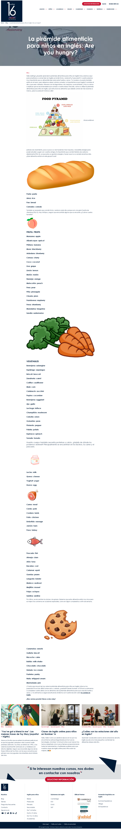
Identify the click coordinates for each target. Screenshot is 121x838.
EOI (52, 802)
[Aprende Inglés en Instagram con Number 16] (5, 813)
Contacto (4, 807)
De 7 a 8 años (31, 810)
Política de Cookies (56, 824)
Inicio (2, 23)
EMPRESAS (100, 9)
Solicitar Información (60, 779)
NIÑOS (50, 9)
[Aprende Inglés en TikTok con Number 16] (16, 813)
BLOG (104, 4)
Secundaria (31, 807)
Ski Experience (103, 807)
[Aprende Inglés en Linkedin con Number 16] (13, 813)
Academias (31, 819)
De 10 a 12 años (32, 816)
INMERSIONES (110, 9)
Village (100, 804)
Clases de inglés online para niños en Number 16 (59, 732)
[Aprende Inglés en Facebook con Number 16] (11, 813)
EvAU (52, 804)
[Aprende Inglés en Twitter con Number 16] (8, 813)
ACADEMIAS (59, 9)
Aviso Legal (46, 824)
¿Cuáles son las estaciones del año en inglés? (100, 732)
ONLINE (69, 9)
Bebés (29, 799)
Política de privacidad (70, 824)
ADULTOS (42, 9)
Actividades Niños (86, 726)
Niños (27, 72)
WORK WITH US (114, 4)
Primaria (29, 804)
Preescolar (30, 802)
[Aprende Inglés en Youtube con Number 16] (3, 813)
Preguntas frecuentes (8, 804)
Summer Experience (105, 801)
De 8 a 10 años (32, 813)
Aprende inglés (45, 726)
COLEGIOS (90, 9)
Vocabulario (8, 726)
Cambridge (55, 799)
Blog (7, 23)
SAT (52, 807)
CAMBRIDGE (79, 9)
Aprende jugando (55, 726)
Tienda (3, 802)
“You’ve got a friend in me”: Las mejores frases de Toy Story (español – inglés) (20, 734)
